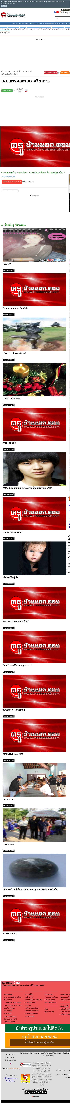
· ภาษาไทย (28, 1005)
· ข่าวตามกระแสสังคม (51, 997)
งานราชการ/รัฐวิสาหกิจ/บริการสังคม (16, 73)
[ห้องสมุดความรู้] (33, 29)
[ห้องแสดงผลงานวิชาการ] (58, 29)
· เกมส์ (46, 1009)
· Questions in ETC (10, 1019)
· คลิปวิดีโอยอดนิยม (50, 1002)
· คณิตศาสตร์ (29, 997)
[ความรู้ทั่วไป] (5, 32)
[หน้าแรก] (4, 29)
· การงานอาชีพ (29, 1016)
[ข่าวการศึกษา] (13, 29)
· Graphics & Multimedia (12, 1002)
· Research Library (9, 1016)
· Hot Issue (7, 1013)
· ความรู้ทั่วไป (29, 994)
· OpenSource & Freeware (12, 1005)
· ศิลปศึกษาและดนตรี (31, 1013)
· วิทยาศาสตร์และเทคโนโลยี (33, 1000)
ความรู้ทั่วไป (17, 71)
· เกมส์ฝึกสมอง (49, 1012)
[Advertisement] (34, 209)
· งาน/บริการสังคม (50, 1000)
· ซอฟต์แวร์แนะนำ (9, 1008)
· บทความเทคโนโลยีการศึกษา (12, 997)
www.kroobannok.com (8, 176)
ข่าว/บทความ (64, 73)
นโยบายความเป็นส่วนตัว (8, 3)
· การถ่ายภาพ (7, 1011)
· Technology (8, 994)
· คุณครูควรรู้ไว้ (64, 1006)
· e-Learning (7, 1000)
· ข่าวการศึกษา (48, 994)
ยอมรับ (4, 6)
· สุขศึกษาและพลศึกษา (32, 1008)
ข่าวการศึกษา (5, 71)
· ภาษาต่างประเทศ (30, 1002)
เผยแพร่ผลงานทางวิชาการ (10, 191)
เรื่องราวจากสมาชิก (50, 73)
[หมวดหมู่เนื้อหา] (45, 29)
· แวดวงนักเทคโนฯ (9, 1022)
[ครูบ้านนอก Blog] (23, 29)
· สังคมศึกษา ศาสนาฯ (32, 1011)
